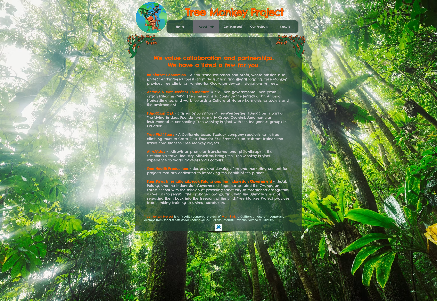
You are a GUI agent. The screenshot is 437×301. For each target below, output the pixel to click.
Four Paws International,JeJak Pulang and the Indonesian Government (209, 181)
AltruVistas (156, 151)
